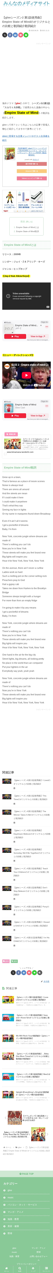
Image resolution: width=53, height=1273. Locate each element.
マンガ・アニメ (39, 1248)
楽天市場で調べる (32, 164)
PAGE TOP (27, 1174)
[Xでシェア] (4, 34)
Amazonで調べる (32, 171)
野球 (39, 1252)
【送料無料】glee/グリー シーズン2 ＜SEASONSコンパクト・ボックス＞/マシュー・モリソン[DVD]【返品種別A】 (31, 151)
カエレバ (36, 159)
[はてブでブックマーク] (15, 34)
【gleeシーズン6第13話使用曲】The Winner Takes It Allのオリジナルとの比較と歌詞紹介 (32, 814)
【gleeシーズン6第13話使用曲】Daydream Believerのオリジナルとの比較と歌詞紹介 (32, 834)
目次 (22, 221)
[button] (39, 972)
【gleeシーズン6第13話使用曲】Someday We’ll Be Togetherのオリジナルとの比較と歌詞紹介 (32, 853)
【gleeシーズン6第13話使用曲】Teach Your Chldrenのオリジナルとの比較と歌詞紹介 (31, 872)
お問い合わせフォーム (38, 1258)
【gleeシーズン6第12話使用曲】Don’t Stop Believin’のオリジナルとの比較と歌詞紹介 (31, 891)
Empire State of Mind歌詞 (27, 231)
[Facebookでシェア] (10, 34)
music (14, 1252)
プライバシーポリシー (26, 1264)
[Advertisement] (26, 71)
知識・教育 (14, 1256)
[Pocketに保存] (20, 34)
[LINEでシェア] (25, 34)
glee (7, 961)
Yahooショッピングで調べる (32, 178)
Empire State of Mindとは (27, 227)
